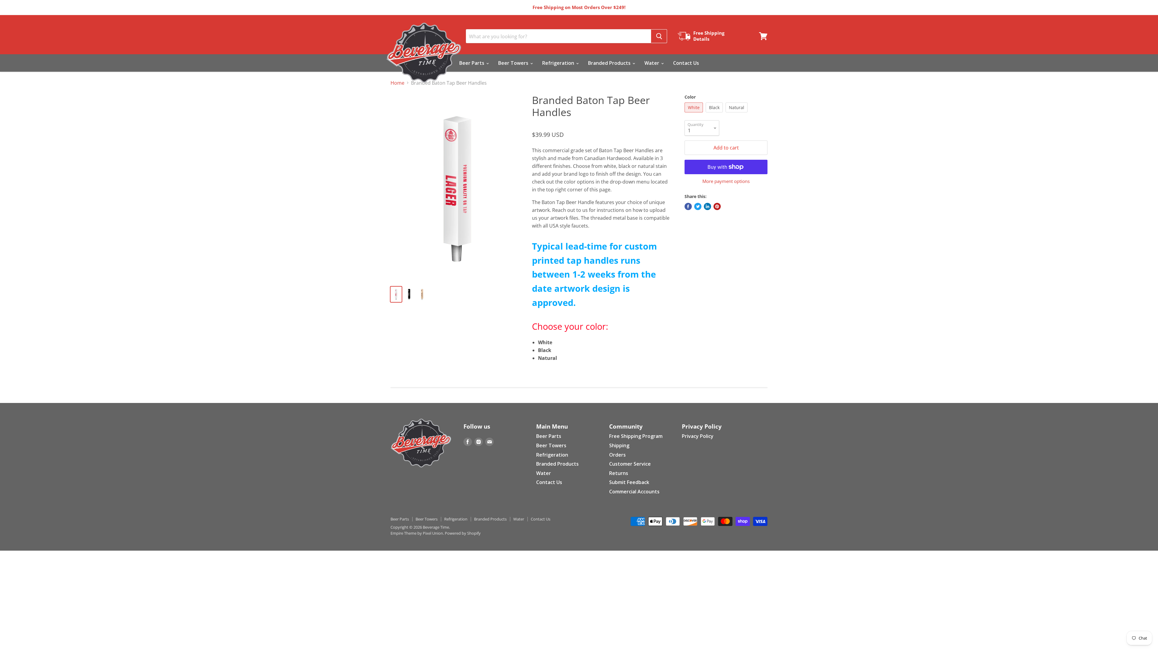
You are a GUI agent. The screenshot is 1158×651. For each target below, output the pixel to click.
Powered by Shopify (463, 533)
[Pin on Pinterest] (717, 206)
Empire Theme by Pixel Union (417, 533)
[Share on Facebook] (688, 206)
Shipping (619, 445)
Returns (618, 473)
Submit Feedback (629, 482)
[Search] (659, 36)
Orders (617, 454)
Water (652, 63)
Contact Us (686, 63)
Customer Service (630, 464)
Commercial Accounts (634, 491)
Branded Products (610, 63)
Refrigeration (558, 63)
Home (397, 83)
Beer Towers (514, 63)
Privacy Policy (697, 436)
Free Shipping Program (636, 436)
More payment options (726, 181)
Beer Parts (472, 63)
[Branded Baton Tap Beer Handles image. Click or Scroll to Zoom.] (457, 187)
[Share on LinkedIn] (707, 206)
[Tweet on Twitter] (697, 206)
